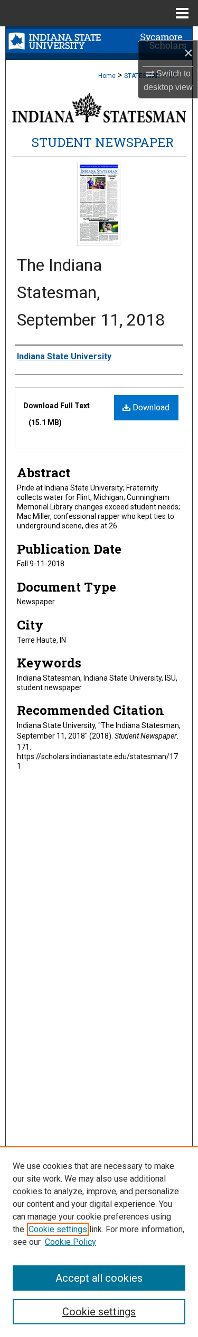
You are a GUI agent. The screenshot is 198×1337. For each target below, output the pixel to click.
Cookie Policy (70, 1242)
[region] (99, 1241)
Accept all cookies (99, 1278)
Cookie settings (58, 1229)
